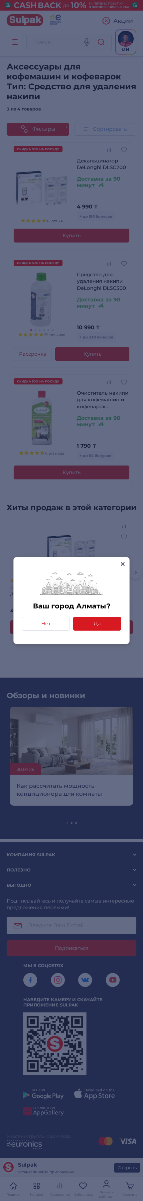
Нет (46, 623)
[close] (122, 564)
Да (97, 623)
